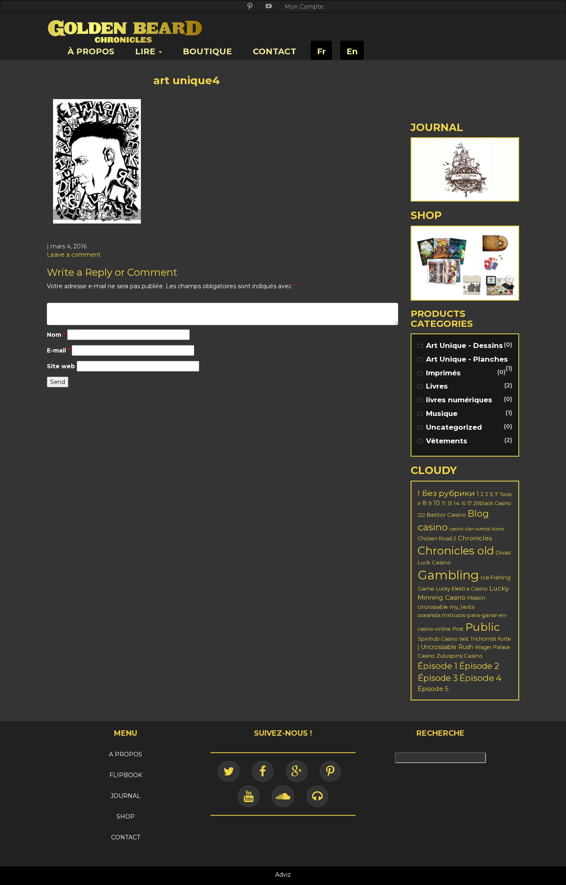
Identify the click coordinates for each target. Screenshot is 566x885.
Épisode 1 (437, 666)
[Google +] (296, 771)
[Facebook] (262, 771)
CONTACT (274, 51)
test (464, 639)
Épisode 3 (438, 678)
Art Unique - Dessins (464, 345)
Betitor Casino (446, 514)
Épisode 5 (433, 689)
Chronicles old (456, 550)
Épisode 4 (481, 678)
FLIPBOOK (125, 775)
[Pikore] (330, 771)
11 (444, 503)
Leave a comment (74, 254)
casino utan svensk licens (477, 529)
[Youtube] (248, 796)
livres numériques (459, 400)
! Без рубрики (446, 493)
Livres (437, 386)
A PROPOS (125, 754)
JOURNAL (125, 796)
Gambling (448, 575)
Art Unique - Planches (467, 359)
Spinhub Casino (438, 639)
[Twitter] (228, 771)
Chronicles (475, 538)
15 (463, 503)
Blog (478, 513)
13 (449, 503)
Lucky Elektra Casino (462, 589)
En (352, 51)
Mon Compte (304, 6)
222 (421, 515)
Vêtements (446, 441)
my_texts (462, 606)
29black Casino (492, 503)
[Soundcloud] (283, 796)
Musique (441, 413)
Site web (61, 366)
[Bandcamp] (317, 796)
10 (436, 503)
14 (457, 503)
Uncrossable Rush (447, 647)
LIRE (146, 51)
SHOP (125, 816)
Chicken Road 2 (437, 538)
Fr (321, 51)
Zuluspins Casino (459, 655)
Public (482, 627)
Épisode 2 (479, 666)
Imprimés (443, 373)
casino (433, 527)
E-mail (58, 350)
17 (469, 503)
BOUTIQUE (207, 51)
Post (458, 629)
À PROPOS (91, 51)
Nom (56, 334)
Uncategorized (454, 427)
